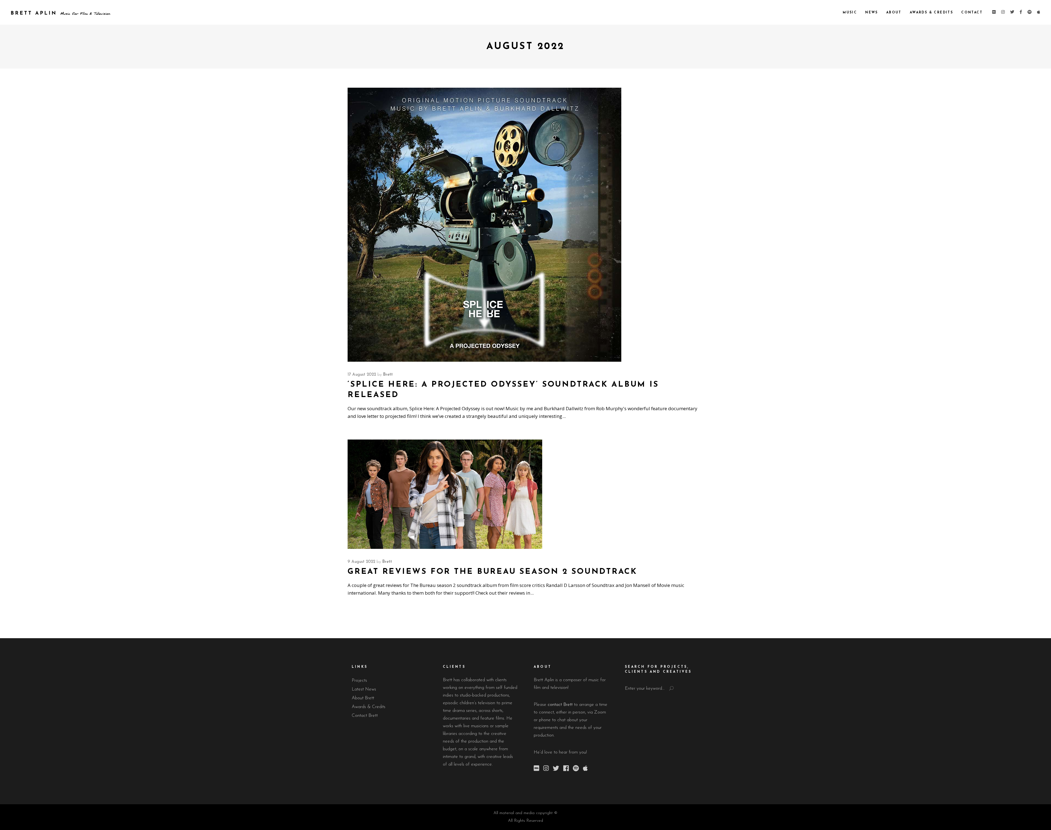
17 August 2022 (362, 375)
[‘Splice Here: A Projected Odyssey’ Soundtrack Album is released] (484, 225)
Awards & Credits (368, 706)
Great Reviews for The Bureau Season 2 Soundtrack (492, 572)
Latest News (364, 689)
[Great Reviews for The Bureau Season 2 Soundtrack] (445, 494)
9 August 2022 (361, 562)
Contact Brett (365, 715)
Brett (388, 375)
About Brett (363, 698)
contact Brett (560, 704)
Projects (359, 680)
